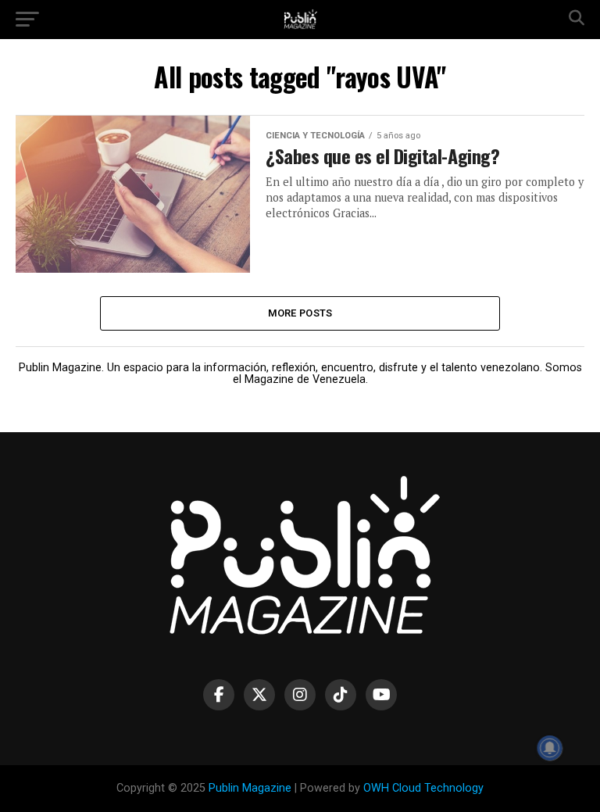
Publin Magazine (250, 788)
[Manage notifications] (550, 747)
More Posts (300, 313)
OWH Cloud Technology (423, 788)
